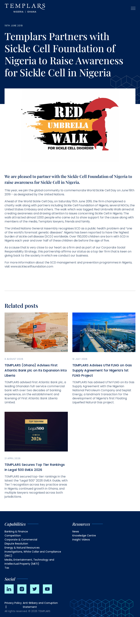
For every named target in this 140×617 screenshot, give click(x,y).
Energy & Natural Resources (22, 547)
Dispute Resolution (16, 543)
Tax (7, 568)
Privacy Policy (13, 603)
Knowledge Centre (84, 535)
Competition (13, 535)
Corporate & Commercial (21, 539)
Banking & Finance (16, 531)
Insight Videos (81, 539)
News (75, 531)
